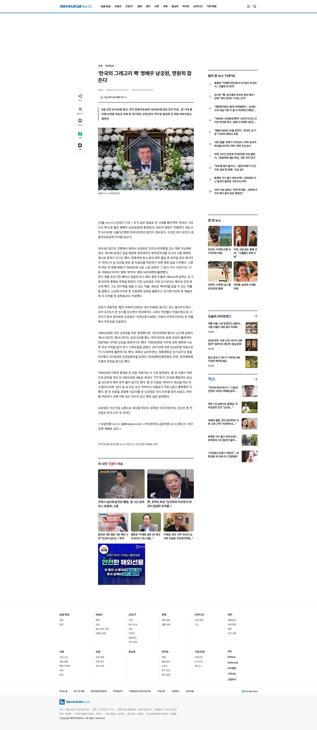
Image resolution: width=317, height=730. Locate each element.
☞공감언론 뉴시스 (109, 424)
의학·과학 (133, 642)
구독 (80, 138)
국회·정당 (232, 624)
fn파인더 (199, 657)
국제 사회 (100, 666)
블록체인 (133, 637)
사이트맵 (190, 691)
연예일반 (109, 65)
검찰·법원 (63, 661)
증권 (61, 624)
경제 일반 (166, 620)
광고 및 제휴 (79, 691)
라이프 (185, 6)
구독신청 (161, 691)
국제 (165, 6)
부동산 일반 (101, 633)
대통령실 (232, 620)
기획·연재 (211, 6)
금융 (61, 620)
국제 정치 (100, 661)
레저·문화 (166, 675)
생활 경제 (166, 624)
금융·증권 (106, 6)
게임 (131, 629)
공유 (80, 100)
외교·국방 (232, 633)
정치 (148, 6)
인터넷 (132, 633)
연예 (164, 657)
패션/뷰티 (166, 661)
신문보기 (232, 679)
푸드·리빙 (166, 670)
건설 (98, 624)
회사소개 (63, 691)
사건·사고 (63, 657)
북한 (230, 629)
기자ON (232, 673)
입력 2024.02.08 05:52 (117, 90)
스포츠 (165, 666)
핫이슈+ (198, 666)
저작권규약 (118, 691)
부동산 (118, 6)
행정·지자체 (64, 666)
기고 (197, 624)
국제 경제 (100, 657)
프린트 (80, 125)
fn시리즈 (199, 661)
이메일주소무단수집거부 (140, 691)
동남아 (175, 6)
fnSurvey (233, 662)
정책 (98, 620)
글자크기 (80, 114)
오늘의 (219, 316)
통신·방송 (133, 624)
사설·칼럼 (199, 620)
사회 (156, 6)
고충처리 (175, 691)
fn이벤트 (232, 668)
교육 (61, 670)
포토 (230, 651)
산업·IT (129, 6)
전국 (61, 675)
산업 (131, 620)
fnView (232, 657)
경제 (139, 6)
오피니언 (198, 6)
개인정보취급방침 (99, 691)
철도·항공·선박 (102, 629)
